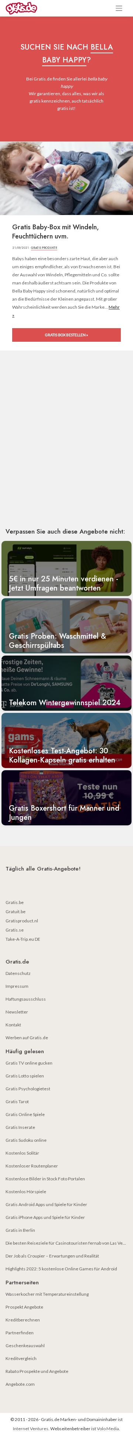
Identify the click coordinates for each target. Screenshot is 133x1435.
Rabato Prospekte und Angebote (37, 1371)
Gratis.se (15, 930)
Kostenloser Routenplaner (32, 1166)
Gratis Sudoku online (26, 1140)
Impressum (17, 986)
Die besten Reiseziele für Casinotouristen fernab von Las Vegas (67, 1243)
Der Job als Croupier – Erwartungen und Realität (52, 1256)
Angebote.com (20, 1384)
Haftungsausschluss (26, 999)
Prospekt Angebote (24, 1307)
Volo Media (108, 1428)
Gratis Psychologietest (28, 1088)
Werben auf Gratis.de (27, 1037)
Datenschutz (18, 973)
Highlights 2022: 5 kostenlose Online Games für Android (61, 1268)
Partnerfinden (20, 1332)
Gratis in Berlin (20, 1230)
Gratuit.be (15, 911)
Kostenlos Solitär (22, 1153)
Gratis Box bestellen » (66, 335)
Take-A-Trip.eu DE (23, 939)
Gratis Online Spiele (25, 1114)
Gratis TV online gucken (29, 1063)
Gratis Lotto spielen (25, 1076)
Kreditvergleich (21, 1358)
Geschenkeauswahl (25, 1345)
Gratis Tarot (17, 1101)
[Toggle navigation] (119, 8)
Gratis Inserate (20, 1127)
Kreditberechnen (23, 1320)
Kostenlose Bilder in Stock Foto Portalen (45, 1178)
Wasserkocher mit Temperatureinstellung (47, 1294)
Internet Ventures (30, 1428)
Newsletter (17, 1012)
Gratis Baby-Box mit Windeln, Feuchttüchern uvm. (55, 232)
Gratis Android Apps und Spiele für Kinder (46, 1204)
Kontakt (13, 1024)
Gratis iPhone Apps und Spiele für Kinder (45, 1217)
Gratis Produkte (44, 247)
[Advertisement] (66, 449)
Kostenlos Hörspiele (26, 1191)
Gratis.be (15, 902)
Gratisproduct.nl (22, 920)
